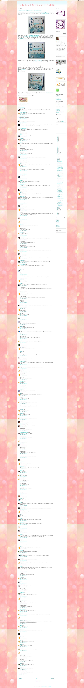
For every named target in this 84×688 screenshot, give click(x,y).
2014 (57, 149)
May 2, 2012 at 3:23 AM (23, 575)
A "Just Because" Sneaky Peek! (59, 165)
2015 (57, 148)
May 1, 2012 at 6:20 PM (23, 434)
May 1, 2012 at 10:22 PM (23, 505)
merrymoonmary (44, 686)
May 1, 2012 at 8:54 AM (23, 154)
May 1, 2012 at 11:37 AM (23, 274)
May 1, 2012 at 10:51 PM (23, 520)
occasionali (21, 401)
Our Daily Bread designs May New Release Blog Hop (38, 12)
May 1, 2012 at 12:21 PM (23, 298)
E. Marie (21, 389)
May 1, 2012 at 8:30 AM (23, 118)
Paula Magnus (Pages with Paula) (24, 620)
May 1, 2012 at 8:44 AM (23, 136)
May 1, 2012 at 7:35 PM (23, 453)
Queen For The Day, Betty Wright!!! (59, 202)
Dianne (21, 269)
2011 (57, 212)
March (58, 208)
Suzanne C (21, 108)
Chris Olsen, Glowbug (23, 128)
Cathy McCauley (58, 95)
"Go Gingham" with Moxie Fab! (59, 161)
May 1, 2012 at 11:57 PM (23, 556)
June (58, 159)
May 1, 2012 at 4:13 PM (23, 383)
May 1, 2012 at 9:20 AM (23, 187)
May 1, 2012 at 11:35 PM (23, 541)
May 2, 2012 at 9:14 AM (23, 596)
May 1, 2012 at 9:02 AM (23, 166)
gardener (21, 326)
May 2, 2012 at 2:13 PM (23, 623)
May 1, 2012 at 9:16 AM (23, 182)
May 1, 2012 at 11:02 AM (23, 247)
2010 (57, 213)
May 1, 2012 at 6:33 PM (23, 438)
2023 (57, 139)
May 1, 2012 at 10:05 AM (23, 215)
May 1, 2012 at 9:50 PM (23, 493)
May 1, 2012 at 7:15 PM (23, 449)
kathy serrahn (22, 381)
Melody (21, 470)
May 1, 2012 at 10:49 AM (23, 230)
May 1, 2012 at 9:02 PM (23, 476)
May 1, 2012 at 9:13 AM (23, 178)
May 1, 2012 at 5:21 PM (23, 403)
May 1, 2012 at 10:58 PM (23, 532)
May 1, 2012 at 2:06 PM (23, 342)
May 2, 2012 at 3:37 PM (23, 646)
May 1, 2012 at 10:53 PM (23, 528)
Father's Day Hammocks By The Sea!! (60, 198)
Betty (21, 625)
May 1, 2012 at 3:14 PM (23, 368)
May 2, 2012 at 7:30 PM (23, 669)
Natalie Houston (58, 226)
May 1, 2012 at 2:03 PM (23, 334)
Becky (21, 134)
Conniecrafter (22, 260)
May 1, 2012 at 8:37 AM (23, 126)
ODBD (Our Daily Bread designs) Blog (31, 36)
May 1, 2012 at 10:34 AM (23, 219)
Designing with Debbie (23, 424)
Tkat (20, 192)
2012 (57, 151)
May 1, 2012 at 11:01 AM (23, 243)
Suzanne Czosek (49, 92)
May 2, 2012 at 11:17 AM (23, 615)
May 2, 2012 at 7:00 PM (23, 665)
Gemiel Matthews (58, 109)
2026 (57, 136)
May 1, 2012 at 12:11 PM (23, 285)
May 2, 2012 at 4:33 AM (23, 583)
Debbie (21, 498)
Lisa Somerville (58, 110)
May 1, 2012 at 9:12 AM (23, 174)
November (58, 153)
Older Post (52, 678)
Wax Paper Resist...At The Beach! (60, 188)
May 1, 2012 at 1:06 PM (23, 319)
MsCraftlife (21, 308)
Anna (21, 577)
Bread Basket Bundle (26, 39)
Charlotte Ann (22, 522)
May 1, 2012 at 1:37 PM (23, 324)
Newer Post (20, 678)
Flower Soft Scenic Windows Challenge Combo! (60, 192)
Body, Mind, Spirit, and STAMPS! (36, 4)
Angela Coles (57, 220)
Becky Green (22, 184)
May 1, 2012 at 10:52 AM (23, 235)
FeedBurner (62, 121)
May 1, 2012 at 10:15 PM (23, 500)
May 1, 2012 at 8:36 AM (23, 122)
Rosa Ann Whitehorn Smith (24, 432)
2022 (57, 140)
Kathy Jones (57, 102)
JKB (20, 313)
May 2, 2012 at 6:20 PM (23, 661)
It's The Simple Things (60, 182)
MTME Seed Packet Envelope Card (59, 183)
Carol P (21, 518)
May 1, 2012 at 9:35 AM (23, 199)
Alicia (21, 514)
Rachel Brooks (22, 443)
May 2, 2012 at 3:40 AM (23, 579)
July (58, 158)
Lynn (21, 566)
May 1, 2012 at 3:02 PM (23, 364)
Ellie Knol (21, 116)
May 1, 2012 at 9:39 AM (23, 203)
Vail (20, 640)
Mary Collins (57, 225)
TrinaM (21, 393)
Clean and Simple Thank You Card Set (60, 163)
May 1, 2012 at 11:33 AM (23, 262)
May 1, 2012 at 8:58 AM (23, 158)
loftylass (21, 232)
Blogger (50, 686)
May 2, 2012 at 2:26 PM (23, 631)
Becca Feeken (22, 466)
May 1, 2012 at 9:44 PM (23, 489)
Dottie (21, 283)
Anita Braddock (22, 196)
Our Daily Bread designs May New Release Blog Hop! (60, 205)
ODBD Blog (22, 38)
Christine (21, 550)
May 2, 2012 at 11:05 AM (23, 611)
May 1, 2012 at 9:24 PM (23, 481)
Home (36, 678)
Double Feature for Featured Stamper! (60, 200)
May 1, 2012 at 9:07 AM (23, 170)
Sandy (21, 644)
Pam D (21, 667)
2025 (57, 137)
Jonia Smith (57, 221)
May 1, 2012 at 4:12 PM (23, 379)
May (58, 160)
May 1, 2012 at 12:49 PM (23, 311)
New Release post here (45, 13)
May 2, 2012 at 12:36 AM (23, 560)
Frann (21, 546)
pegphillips (21, 409)
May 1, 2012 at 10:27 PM (23, 509)
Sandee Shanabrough (23, 112)
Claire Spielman (22, 361)
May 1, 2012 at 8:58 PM (23, 472)
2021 (57, 141)
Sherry (21, 554)
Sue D (21, 462)
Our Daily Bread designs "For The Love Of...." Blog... (60, 176)
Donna (21, 502)
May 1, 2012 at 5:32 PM (23, 415)
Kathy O (21, 224)
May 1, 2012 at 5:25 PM (23, 411)
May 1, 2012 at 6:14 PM (23, 430)
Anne (21, 256)
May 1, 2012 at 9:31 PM (23, 485)
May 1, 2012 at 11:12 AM (23, 251)
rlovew (21, 474)
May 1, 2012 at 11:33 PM (23, 537)
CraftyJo (21, 138)
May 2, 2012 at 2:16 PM (23, 627)
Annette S (21, 351)
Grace (21, 142)
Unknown (21, 208)
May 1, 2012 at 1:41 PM (23, 328)
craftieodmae (22, 292)
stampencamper (22, 609)
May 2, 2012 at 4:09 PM (23, 650)
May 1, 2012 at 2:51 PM (23, 355)
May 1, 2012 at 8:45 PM (23, 468)
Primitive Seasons (22, 264)
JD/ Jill (21, 663)
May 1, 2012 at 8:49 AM (23, 146)
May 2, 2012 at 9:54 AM (23, 607)
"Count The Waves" (38, 60)
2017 (57, 146)
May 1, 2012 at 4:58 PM (23, 395)
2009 (57, 214)
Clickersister (22, 592)
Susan (21, 534)
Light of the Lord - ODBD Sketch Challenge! (60, 178)
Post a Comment (21, 674)
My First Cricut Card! (59, 203)
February (58, 209)
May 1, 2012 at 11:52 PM (23, 552)
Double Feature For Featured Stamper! (60, 167)
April (58, 207)
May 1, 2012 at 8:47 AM (23, 140)
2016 (57, 147)
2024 (57, 138)
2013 (57, 150)
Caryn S (21, 163)
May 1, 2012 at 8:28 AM (23, 114)
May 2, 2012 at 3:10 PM (23, 642)
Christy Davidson (22, 347)
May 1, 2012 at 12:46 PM (23, 302)
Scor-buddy (35, 61)
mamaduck (21, 373)
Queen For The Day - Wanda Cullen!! (60, 190)
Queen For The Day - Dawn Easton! (60, 170)
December (58, 152)
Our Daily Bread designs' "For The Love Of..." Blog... (60, 195)
